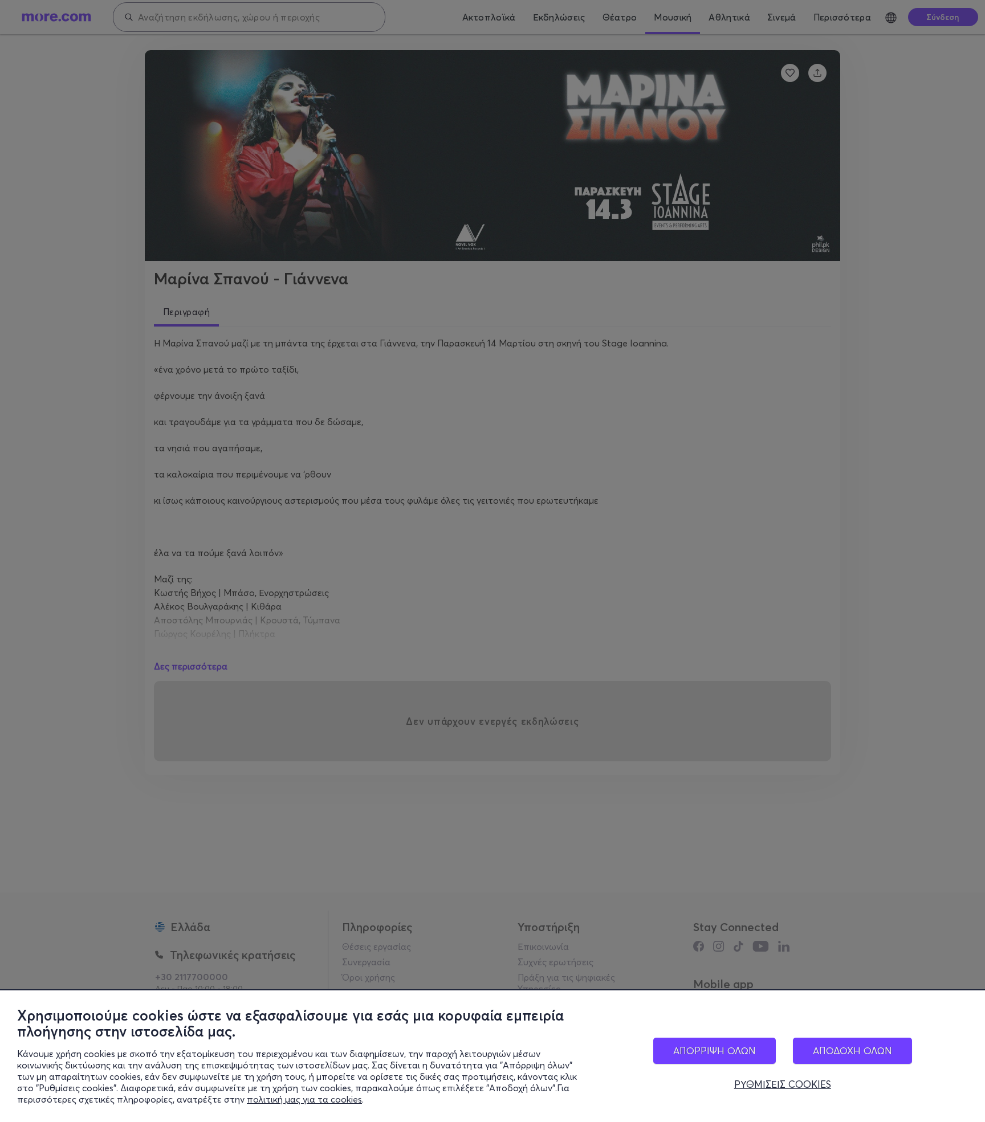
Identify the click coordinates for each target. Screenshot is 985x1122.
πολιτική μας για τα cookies (304, 1099)
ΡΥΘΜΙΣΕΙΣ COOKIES (782, 1084)
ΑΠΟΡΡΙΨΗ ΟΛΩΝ (714, 1050)
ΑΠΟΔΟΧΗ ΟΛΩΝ (852, 1050)
